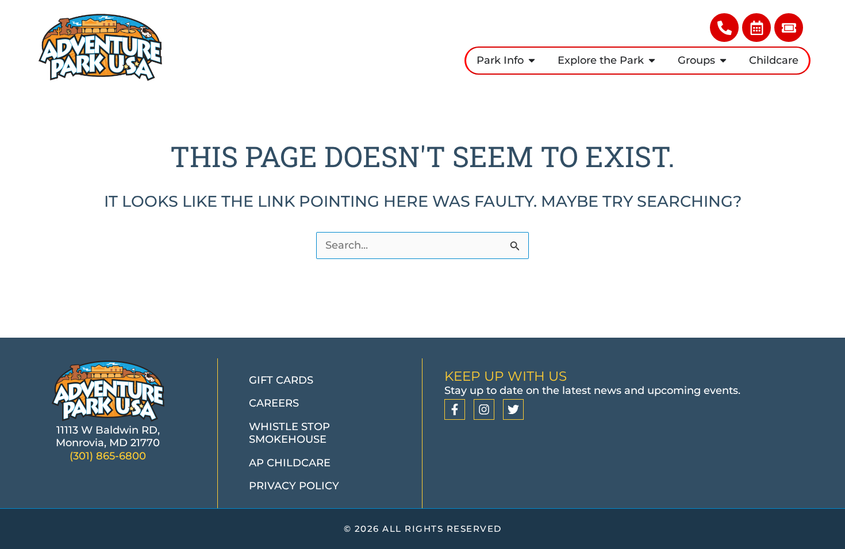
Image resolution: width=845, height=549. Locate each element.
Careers (274, 403)
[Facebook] (454, 409)
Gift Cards (281, 380)
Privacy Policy (294, 486)
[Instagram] (484, 409)
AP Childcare (290, 463)
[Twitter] (513, 409)
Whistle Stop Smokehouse (289, 433)
